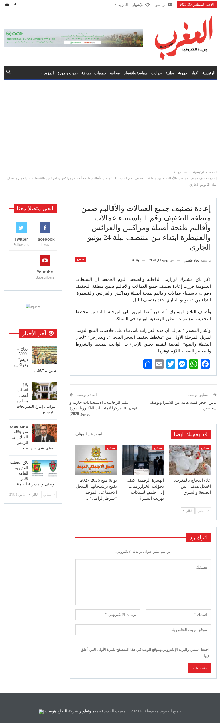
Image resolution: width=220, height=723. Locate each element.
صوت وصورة (68, 73)
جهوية (182, 73)
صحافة (115, 73)
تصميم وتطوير (91, 711)
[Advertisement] (110, 123)
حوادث (156, 73)
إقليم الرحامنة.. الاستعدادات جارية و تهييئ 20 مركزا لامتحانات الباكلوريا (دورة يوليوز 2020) (103, 408)
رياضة (86, 73)
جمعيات (100, 73)
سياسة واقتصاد (135, 73)
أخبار (195, 73)
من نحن (160, 5)
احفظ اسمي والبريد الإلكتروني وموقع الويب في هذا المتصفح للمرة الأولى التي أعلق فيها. (145, 652)
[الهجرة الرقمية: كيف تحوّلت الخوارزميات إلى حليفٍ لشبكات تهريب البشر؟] (143, 460)
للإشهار (138, 5)
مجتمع (80, 259)
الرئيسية (208, 73)
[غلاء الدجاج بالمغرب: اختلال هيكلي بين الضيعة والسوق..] (190, 460)
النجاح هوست (55, 711)
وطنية (170, 73)
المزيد (122, 5)
